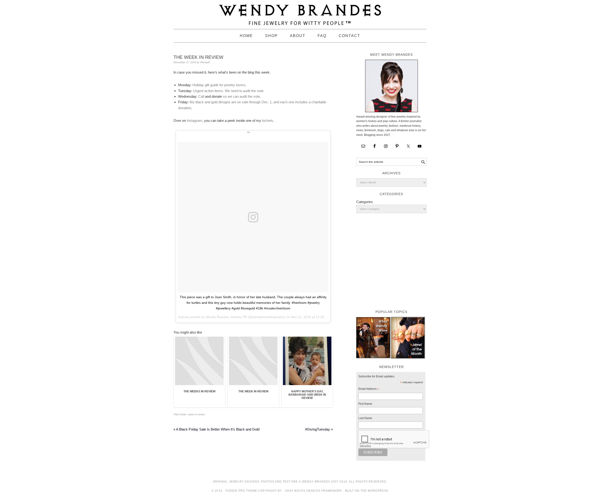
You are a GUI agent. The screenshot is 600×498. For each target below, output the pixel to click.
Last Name (365, 418)
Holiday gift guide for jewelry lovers (218, 85)
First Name (365, 403)
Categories (364, 202)
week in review (196, 414)
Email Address (368, 389)
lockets (267, 121)
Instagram (194, 121)
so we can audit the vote (241, 96)
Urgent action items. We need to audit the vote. (228, 91)
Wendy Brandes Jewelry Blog (300, 12)
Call (201, 96)
